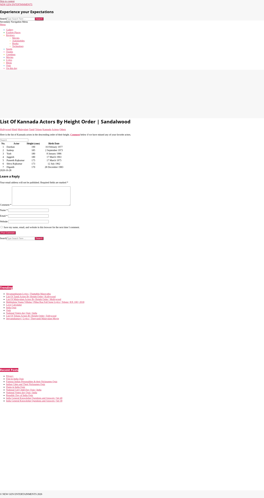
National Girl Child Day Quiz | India (23, 390)
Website (4, 221)
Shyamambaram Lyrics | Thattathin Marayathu (28, 294)
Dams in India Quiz (15, 387)
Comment (5, 205)
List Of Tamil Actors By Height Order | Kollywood (31, 296)
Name (4, 210)
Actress (55, 129)
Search (3, 18)
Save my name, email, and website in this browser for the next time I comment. (42, 227)
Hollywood (5, 129)
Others (62, 129)
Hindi (14, 129)
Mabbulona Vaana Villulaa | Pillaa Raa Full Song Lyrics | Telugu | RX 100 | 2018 (45, 302)
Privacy (9, 376)
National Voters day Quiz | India (21, 313)
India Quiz (11, 307)
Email (3, 216)
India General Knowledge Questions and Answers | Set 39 (34, 401)
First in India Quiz (15, 379)
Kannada (46, 129)
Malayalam (23, 129)
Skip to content (7, 1)
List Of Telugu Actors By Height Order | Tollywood (31, 316)
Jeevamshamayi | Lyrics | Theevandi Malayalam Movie (32, 318)
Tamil (32, 129)
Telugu (38, 129)
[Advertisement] (91, 93)
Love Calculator (14, 305)
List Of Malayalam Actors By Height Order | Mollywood (33, 299)
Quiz (8, 310)
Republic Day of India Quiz (19, 395)
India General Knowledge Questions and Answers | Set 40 (34, 398)
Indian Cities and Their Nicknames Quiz (25, 384)
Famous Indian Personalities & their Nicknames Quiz (31, 381)
